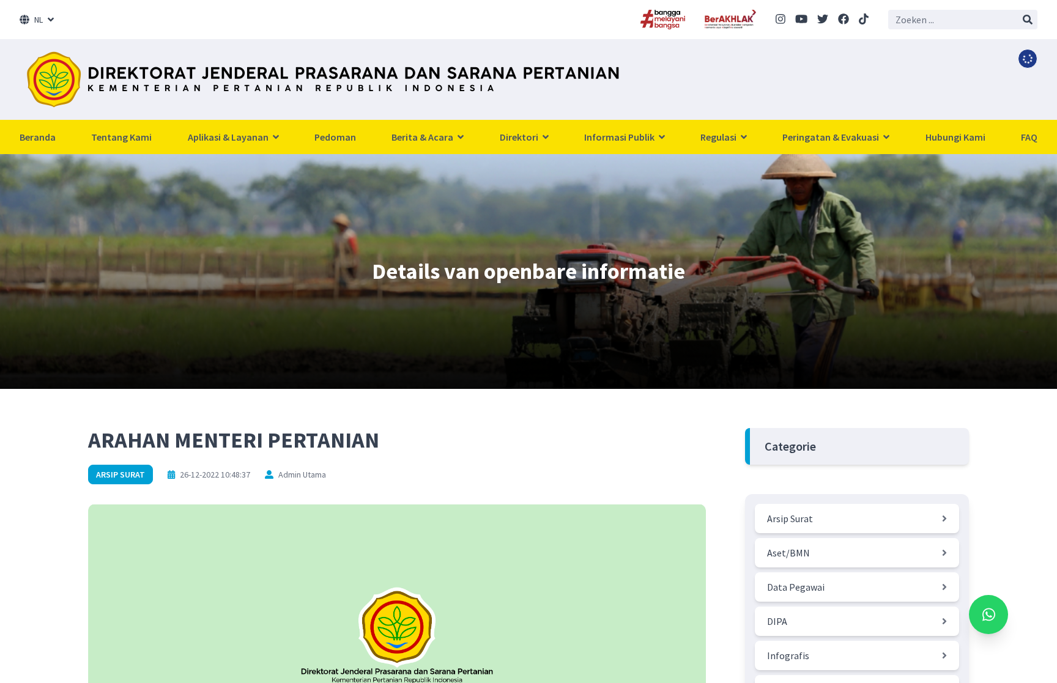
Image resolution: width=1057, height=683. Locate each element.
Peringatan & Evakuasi (831, 137)
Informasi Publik (620, 137)
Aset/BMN (788, 553)
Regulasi (719, 137)
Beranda (38, 137)
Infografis (788, 655)
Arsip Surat (120, 474)
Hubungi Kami (955, 137)
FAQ (1029, 137)
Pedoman (335, 137)
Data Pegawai (796, 587)
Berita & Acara (423, 137)
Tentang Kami (121, 137)
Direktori (520, 137)
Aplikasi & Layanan (229, 137)
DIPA (777, 621)
